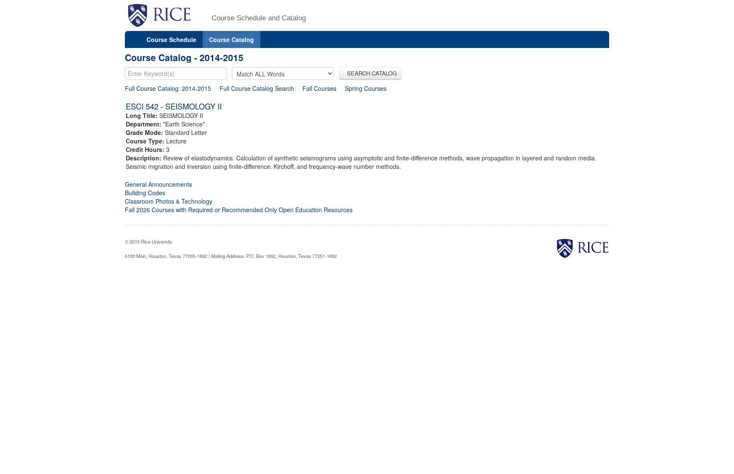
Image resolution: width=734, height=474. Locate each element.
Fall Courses (319, 88)
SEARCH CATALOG (370, 73)
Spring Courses (366, 88)
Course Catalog (231, 39)
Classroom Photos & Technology (168, 201)
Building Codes (145, 192)
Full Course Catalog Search (257, 88)
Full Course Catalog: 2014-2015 (168, 88)
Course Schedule (171, 39)
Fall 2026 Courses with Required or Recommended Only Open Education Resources (239, 209)
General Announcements (158, 184)
